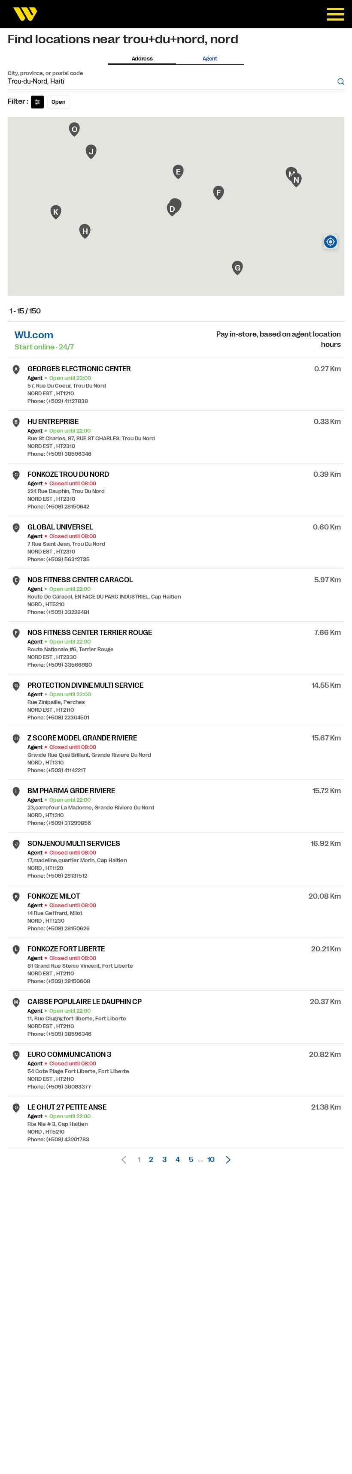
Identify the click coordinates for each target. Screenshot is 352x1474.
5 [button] (191, 1160)
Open (58, 102)
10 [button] (211, 1160)
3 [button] (164, 1160)
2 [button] (151, 1160)
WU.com (34, 335)
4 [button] (178, 1160)
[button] (225, 1159)
